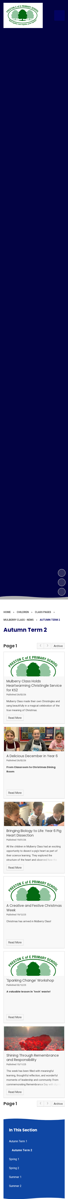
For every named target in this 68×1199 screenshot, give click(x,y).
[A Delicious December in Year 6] (34, 739)
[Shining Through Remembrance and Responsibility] (34, 1038)
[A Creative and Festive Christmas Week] (34, 889)
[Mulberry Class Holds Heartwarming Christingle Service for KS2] (34, 664)
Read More (15, 718)
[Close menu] (59, 15)
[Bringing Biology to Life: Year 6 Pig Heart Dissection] (34, 814)
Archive (58, 646)
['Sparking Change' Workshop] (34, 964)
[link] (40, 646)
